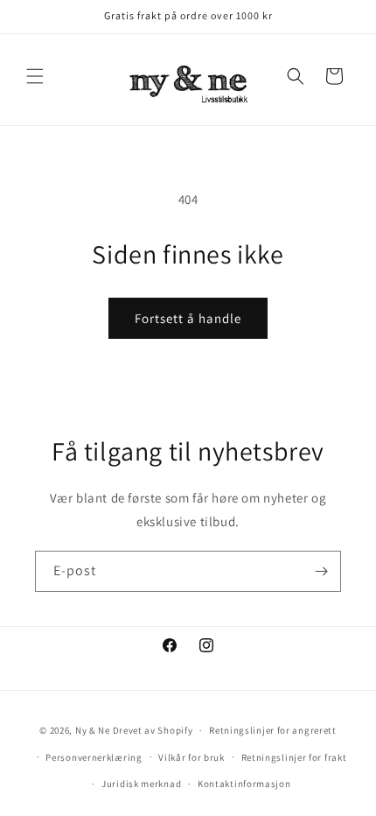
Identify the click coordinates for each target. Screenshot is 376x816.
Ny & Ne (94, 730)
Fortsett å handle (188, 318)
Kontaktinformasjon (244, 783)
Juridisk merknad (141, 783)
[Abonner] (321, 571)
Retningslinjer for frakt (294, 757)
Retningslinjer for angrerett (273, 730)
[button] (35, 76)
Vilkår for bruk (191, 757)
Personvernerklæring (93, 757)
